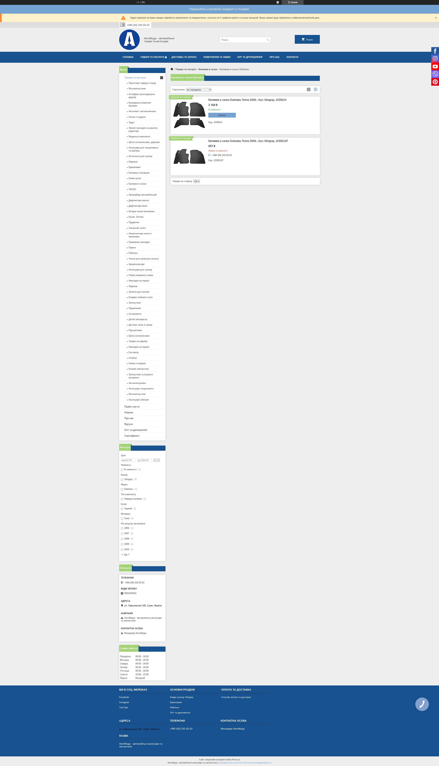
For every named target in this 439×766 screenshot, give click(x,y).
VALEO (132, 189)
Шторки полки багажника (141, 211)
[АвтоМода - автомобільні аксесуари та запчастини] (129, 39)
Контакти (292, 57)
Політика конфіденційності (258, 763)
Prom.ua (236, 759)
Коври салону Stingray (181, 697)
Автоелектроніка (137, 383)
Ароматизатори (136, 264)
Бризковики (134, 167)
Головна (128, 57)
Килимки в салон (208, 69)
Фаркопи (133, 286)
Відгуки (128, 424)
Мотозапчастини (137, 88)
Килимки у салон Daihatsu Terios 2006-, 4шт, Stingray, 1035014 (247, 99)
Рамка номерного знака (141, 275)
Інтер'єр (133, 358)
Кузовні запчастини (139, 369)
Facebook (124, 697)
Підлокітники (135, 330)
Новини (128, 412)
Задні (131, 122)
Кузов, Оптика (136, 217)
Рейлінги (133, 253)
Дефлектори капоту (139, 200)
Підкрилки (134, 222)
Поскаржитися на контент (231, 763)
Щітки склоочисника (139, 336)
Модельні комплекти (139, 136)
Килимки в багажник (139, 173)
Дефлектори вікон (138, 206)
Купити (222, 115)
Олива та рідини (137, 117)
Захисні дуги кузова (139, 291)
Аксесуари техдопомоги (141, 388)
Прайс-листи (131, 406)
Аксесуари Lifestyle (139, 399)
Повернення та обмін (216, 57)
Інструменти (135, 314)
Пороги (132, 247)
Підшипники (135, 308)
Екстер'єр (134, 352)
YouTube (123, 707)
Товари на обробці (138, 341)
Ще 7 (126, 554)
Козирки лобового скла (140, 297)
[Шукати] (268, 40)
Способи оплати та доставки (236, 697)
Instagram (124, 702)
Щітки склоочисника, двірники (144, 142)
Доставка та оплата (184, 57)
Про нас (275, 57)
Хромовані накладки (139, 242)
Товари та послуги (152, 57)
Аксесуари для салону (140, 269)
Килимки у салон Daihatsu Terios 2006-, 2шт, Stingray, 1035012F (248, 140)
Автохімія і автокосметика (142, 111)
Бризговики (176, 702)
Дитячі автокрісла (138, 319)
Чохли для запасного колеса (144, 258)
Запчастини (135, 302)
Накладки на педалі (139, 280)
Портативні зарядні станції (142, 83)
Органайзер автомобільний (143, 194)
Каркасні (133, 161)
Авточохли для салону (140, 156)
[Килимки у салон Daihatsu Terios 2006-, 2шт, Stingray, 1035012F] (189, 156)
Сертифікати (131, 435)
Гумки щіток (135, 178)
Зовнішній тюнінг (137, 228)
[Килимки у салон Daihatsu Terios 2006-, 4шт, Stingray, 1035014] (189, 115)
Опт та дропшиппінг (250, 57)
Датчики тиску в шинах (140, 325)
